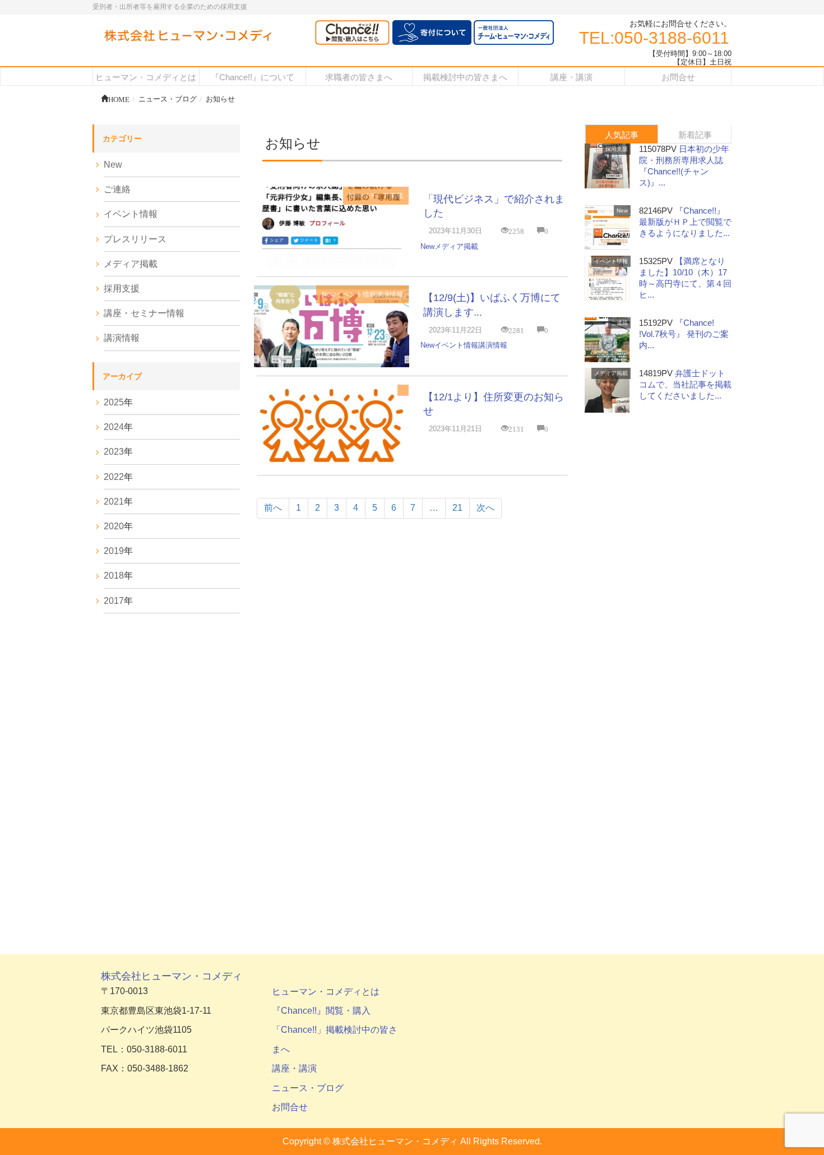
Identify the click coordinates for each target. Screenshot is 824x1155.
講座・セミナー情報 (144, 313)
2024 (114, 427)
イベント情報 (356, 294)
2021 (114, 501)
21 (457, 507)
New (356, 196)
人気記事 (621, 135)
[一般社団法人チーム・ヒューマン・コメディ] (514, 33)
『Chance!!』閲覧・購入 (321, 1010)
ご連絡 (117, 189)
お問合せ (290, 1107)
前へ (273, 507)
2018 (114, 575)
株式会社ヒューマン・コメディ (171, 976)
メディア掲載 (383, 196)
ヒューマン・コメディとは (325, 991)
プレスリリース (135, 239)
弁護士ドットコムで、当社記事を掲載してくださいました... (685, 384)
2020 (114, 526)
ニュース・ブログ (308, 1088)
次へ (485, 507)
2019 (114, 551)
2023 (114, 451)
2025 (114, 402)
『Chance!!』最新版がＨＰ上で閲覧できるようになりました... (685, 222)
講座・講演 (294, 1068)
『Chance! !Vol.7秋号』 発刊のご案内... (684, 334)
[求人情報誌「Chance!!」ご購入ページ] (352, 33)
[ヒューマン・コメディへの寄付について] (431, 33)
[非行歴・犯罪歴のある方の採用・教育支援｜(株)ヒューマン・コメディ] (188, 36)
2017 (114, 601)
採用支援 (122, 288)
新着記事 (695, 135)
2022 (114, 477)
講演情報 (389, 294)
